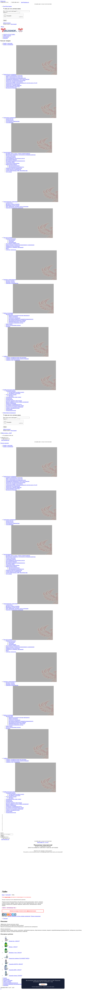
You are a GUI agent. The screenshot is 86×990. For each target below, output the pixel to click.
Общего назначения (13, 316)
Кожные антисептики (11, 238)
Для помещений (9, 122)
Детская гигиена (10, 120)
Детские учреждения (10, 156)
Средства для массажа (11, 249)
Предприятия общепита (11, 159)
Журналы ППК (9, 314)
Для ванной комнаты (11, 391)
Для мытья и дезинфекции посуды (14, 404)
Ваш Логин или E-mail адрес (10, 11)
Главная (5, 978)
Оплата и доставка (7, 980)
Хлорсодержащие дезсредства (13, 86)
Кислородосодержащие (11, 87)
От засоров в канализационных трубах (15, 405)
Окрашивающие (12, 242)
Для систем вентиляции (14, 165)
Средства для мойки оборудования (14, 400)
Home (3, 894)
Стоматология (9, 202)
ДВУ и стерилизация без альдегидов (14, 76)
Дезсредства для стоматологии (13, 84)
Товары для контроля (8, 313)
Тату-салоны (9, 171)
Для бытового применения (9, 117)
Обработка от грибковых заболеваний (14, 247)
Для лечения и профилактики (12, 121)
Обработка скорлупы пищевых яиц (14, 168)
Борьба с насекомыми (8, 44)
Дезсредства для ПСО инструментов (14, 81)
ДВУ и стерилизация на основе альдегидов (16, 78)
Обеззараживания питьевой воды (16, 167)
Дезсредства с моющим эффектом (13, 85)
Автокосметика (9, 399)
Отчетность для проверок (14, 317)
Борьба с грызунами (7, 43)
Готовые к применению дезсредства (14, 75)
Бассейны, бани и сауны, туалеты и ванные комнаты (18, 153)
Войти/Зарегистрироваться (9, 412)
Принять (43, 984)
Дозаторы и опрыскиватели (9, 279)
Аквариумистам (9, 118)
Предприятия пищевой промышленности (15, 160)
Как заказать (6, 36)
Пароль (5, 12)
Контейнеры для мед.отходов (12, 205)
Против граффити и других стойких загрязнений (17, 402)
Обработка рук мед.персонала (13, 246)
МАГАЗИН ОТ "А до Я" (43, 842)
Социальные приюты (11, 157)
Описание (5, 918)
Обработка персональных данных (48, 986)
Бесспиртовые (12, 240)
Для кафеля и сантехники (14, 393)
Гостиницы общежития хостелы (16, 322)
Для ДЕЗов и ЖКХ (10, 162)
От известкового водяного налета (16, 392)
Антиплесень (9, 398)
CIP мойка (11, 395)
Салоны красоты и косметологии (13, 169)
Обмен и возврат (7, 35)
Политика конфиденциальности (10, 982)
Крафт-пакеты (9, 324)
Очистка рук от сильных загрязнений (14, 406)
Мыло (7, 248)
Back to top (3, 1)
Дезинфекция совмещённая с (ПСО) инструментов (17, 79)
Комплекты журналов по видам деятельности (19, 315)
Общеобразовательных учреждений (17, 321)
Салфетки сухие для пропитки (13, 359)
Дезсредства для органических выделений (15, 80)
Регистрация (13, 24)
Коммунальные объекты (11, 164)
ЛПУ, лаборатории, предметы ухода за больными (17, 206)
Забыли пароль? (7, 22)
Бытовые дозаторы (10, 280)
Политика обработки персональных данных (13, 984)
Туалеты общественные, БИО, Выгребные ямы (16, 170)
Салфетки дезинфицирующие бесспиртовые (16, 357)
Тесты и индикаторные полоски (13, 325)
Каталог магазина (5, 443)
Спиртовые (11, 241)
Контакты (5, 38)
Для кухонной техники (11, 394)
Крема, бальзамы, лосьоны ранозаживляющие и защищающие (20, 244)
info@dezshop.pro (25, 2)
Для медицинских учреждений (10, 201)
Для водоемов (9, 409)
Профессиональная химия (9, 389)
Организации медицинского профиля (17, 320)
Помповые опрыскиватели (12, 283)
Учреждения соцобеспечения (12, 163)
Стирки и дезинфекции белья (12, 408)
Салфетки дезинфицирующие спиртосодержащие (17, 358)
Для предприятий (7, 152)
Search (2, 833)
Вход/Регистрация (7, 6)
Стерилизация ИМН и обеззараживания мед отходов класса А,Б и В (21, 82)
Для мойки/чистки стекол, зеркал (13, 397)
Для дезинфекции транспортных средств (15, 158)
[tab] (44, 918)
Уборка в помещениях (11, 403)
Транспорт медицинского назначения (14, 207)
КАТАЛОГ (8, 894)
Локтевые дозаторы (10, 282)
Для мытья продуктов (11, 410)
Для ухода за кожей (7, 237)
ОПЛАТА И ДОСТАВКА (9, 34)
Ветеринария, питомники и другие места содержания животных (21, 154)
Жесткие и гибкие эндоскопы (12, 204)
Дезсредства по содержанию (9, 74)
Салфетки (5, 356)
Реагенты (8, 326)
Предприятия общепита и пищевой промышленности (21, 319)
